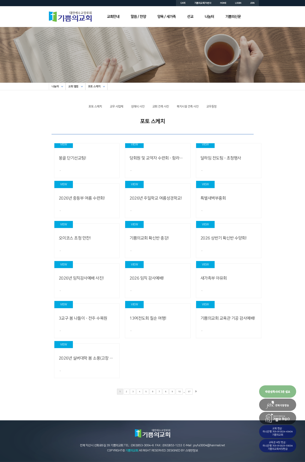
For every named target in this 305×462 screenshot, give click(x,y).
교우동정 (211, 106)
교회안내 (113, 17)
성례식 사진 (137, 106)
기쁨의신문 (233, 17)
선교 (190, 17)
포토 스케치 (94, 86)
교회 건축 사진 (160, 106)
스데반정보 (191, 450)
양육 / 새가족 (166, 17)
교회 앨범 (73, 86)
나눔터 (209, 17)
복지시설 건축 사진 (187, 106)
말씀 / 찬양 (138, 17)
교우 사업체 (116, 106)
